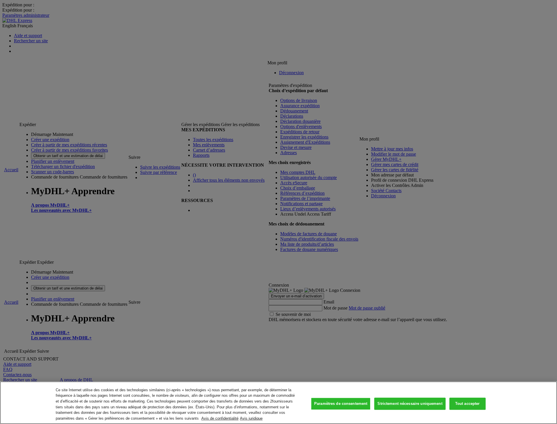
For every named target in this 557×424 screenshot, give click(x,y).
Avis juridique (251, 418)
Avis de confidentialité (219, 418)
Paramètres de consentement (340, 404)
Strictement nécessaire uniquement (409, 404)
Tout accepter (467, 404)
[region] (278, 402)
